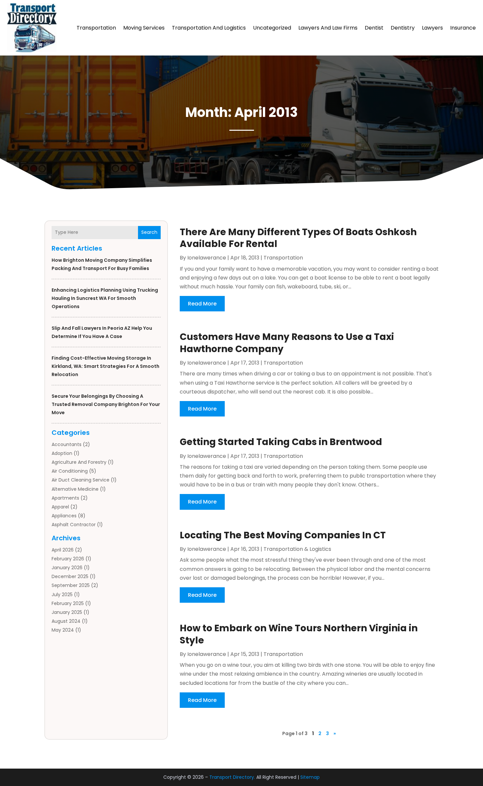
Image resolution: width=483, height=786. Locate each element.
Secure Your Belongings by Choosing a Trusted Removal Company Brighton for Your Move (106, 404)
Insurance (463, 28)
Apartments (65, 498)
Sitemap (310, 777)
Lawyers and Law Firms (327, 28)
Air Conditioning (70, 471)
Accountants (66, 444)
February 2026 (68, 558)
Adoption (62, 453)
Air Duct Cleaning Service (80, 480)
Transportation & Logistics (297, 549)
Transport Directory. (232, 777)
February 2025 (68, 603)
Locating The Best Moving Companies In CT (283, 535)
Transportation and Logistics (209, 28)
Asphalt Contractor (74, 524)
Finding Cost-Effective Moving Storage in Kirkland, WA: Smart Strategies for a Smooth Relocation (105, 366)
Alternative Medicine (75, 489)
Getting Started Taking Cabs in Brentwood (281, 442)
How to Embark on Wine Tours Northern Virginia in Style (299, 634)
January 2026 (67, 567)
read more (202, 303)
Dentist (374, 28)
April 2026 (63, 550)
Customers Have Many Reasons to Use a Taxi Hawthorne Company (287, 342)
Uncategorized (272, 28)
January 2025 (67, 612)
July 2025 (62, 594)
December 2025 (70, 576)
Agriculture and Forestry (79, 462)
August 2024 (66, 621)
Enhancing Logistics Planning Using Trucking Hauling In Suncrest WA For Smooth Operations (105, 298)
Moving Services (144, 28)
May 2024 (63, 630)
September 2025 (71, 585)
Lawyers (432, 28)
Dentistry (403, 28)
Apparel (60, 507)
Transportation (96, 28)
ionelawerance (206, 257)
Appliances (64, 515)
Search (149, 232)
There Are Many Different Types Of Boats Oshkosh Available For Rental (298, 238)
